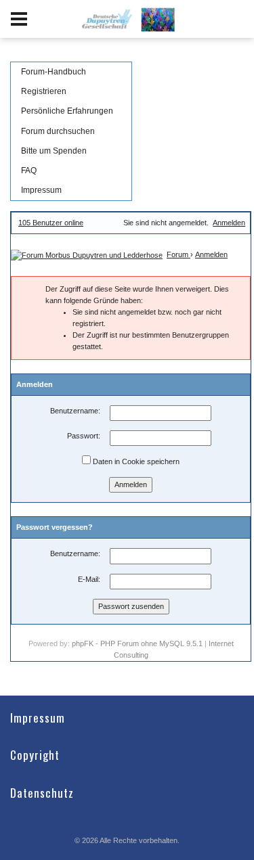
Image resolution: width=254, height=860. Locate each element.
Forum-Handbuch (53, 71)
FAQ (29, 170)
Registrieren (43, 91)
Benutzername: (75, 411)
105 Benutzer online (50, 223)
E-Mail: (89, 579)
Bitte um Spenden (54, 151)
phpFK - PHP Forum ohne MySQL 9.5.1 (137, 643)
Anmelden (229, 223)
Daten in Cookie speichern (135, 461)
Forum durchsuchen (58, 131)
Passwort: (83, 436)
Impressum (41, 190)
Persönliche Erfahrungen (67, 111)
